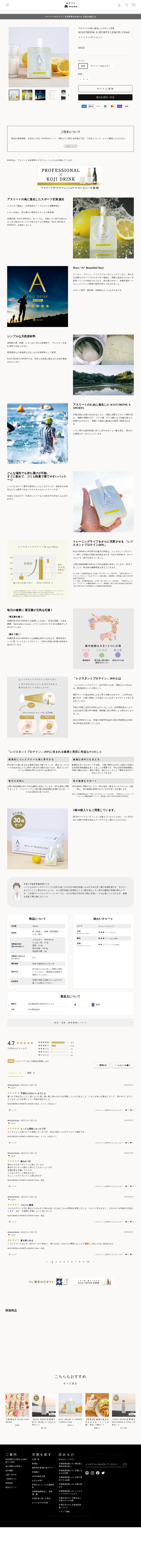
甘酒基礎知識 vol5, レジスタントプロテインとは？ (70, 1492)
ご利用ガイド (11, 1479)
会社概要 (9, 1471)
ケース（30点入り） (101, 66)
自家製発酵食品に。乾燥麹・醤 (42, 1493)
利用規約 (9, 1483)
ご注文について (70, 146)
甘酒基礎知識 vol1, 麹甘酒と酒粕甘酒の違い (70, 1465)
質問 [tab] (29, 1073)
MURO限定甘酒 (38, 1476)
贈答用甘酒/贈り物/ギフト (43, 1468)
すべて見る (70, 1383)
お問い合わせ (11, 1475)
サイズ (81, 61)
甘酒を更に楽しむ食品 (41, 1498)
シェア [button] (14, 1110)
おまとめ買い (37, 1480)
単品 (83, 66)
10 (88, 1262)
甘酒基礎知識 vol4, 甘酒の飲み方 (70, 1485)
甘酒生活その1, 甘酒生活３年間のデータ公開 (70, 1499)
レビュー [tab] (13, 1073)
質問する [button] (103, 1065)
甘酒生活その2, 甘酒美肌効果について (70, 1506)
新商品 (35, 1464)
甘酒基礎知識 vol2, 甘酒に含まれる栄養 (70, 1472)
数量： (81, 74)
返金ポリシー (11, 1487)
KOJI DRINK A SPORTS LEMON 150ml (23, 1104)
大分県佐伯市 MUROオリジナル (41, 1004)
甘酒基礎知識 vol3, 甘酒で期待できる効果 (70, 1478)
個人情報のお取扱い (14, 1466)
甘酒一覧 (36, 1459)
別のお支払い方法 (105, 97)
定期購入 (36, 1472)
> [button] (93, 1262)
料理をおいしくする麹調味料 (43, 1486)
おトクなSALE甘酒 (40, 1503)
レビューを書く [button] (124, 1065)
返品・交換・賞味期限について (70, 1023)
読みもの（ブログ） (67, 1459)
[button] (127, 1110)
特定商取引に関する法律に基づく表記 (17, 1460)
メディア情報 (64, 1512)
